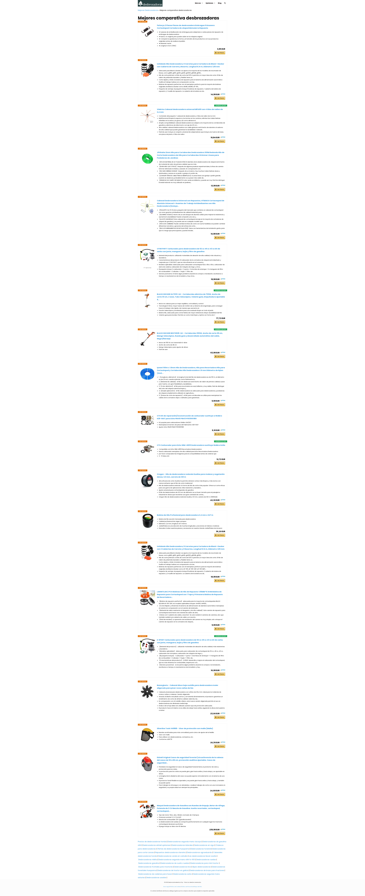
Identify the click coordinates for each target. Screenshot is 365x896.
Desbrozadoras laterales (182, 845)
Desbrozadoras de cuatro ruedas (175, 863)
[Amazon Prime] (222, 94)
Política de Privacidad (187, 886)
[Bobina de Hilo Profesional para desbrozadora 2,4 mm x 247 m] (147, 521)
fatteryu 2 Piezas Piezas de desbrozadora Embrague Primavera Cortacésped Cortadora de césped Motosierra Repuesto (186, 26)
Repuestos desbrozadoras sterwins (170, 852)
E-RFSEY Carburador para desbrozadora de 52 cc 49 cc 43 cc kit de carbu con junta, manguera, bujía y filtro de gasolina (190, 641)
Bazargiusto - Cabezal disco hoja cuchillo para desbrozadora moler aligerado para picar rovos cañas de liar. (187, 686)
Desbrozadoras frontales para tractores (155, 867)
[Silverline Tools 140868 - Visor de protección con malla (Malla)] (147, 734)
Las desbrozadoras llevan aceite (202, 856)
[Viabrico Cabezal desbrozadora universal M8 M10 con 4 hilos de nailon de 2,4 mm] (147, 115)
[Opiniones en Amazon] (147, 265)
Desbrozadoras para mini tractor (204, 863)
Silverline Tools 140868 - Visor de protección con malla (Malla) (185, 728)
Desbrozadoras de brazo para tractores (207, 870)
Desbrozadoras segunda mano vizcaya (184, 841)
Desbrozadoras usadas (156, 877)
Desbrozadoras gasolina (148, 863)
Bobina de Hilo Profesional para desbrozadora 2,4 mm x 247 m (185, 515)
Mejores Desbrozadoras (148, 10)
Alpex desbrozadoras (201, 867)
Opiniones (209, 3)
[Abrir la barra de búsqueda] (225, 3)
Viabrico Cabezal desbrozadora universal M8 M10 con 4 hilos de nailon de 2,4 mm (190, 110)
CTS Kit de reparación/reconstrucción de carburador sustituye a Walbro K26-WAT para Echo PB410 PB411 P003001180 (189, 417)
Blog (219, 3)
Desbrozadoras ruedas (206, 859)
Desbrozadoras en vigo (204, 845)
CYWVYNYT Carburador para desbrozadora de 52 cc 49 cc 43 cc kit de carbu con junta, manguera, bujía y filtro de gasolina (188, 250)
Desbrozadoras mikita (147, 859)
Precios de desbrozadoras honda (152, 841)
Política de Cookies (175, 886)
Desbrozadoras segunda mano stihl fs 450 (176, 859)
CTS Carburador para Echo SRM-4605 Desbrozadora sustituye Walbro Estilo (191, 445)
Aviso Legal (166, 886)
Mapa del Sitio (198, 886)
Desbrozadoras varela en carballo (172, 856)
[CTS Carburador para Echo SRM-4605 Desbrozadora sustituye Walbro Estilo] (147, 449)
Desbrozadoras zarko (182, 874)
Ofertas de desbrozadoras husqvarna (173, 849)
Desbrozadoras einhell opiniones (156, 845)
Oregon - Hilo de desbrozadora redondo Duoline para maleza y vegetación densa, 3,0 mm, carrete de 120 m (191, 475)
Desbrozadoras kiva (182, 867)
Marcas (198, 3)
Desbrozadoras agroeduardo (199, 852)
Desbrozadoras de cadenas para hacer (155, 874)
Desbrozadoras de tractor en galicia (173, 870)
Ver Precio (220, 53)
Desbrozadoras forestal (201, 849)
